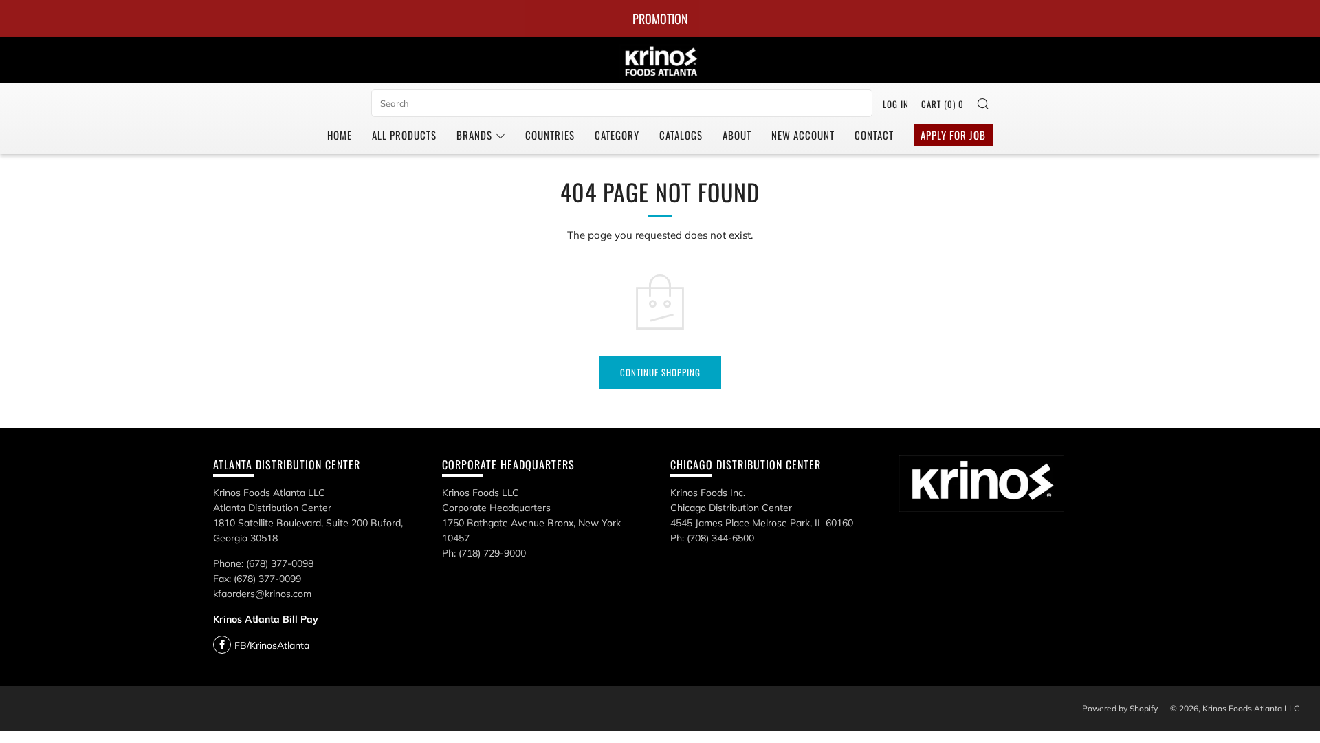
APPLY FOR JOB (953, 134)
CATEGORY (617, 134)
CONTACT (874, 134)
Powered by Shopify (1120, 708)
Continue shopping (660, 372)
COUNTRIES (550, 134)
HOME (339, 134)
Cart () (942, 104)
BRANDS (474, 134)
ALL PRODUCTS (404, 134)
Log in (896, 104)
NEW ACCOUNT (803, 134)
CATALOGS (681, 134)
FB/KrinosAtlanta (271, 645)
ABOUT (737, 134)
